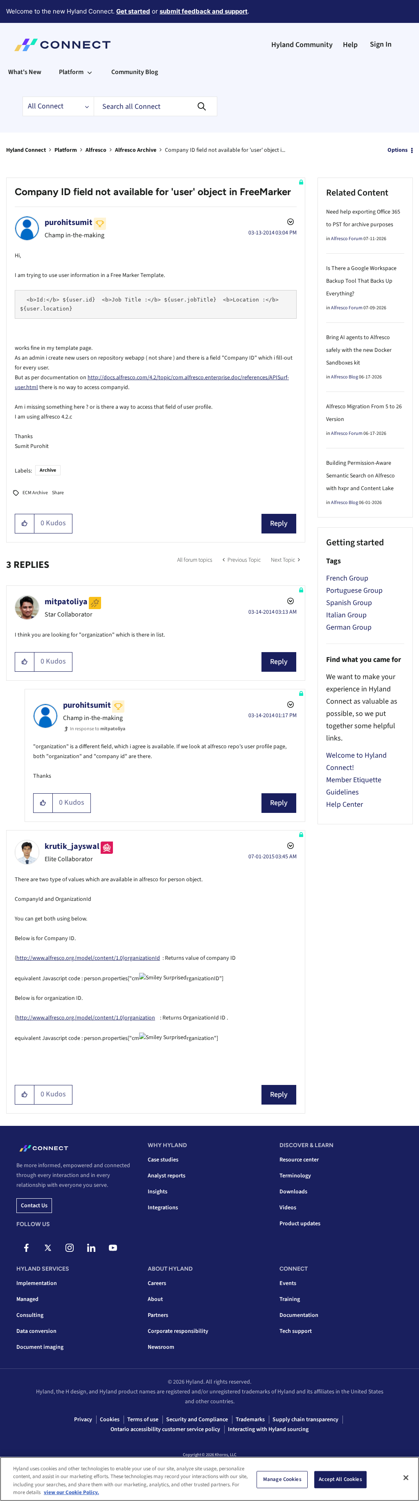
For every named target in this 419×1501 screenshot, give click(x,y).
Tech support (295, 1331)
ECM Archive (35, 492)
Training (289, 1299)
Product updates (299, 1224)
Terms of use (142, 1419)
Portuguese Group (354, 590)
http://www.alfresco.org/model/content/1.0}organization (85, 1018)
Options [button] (397, 150)
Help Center (344, 804)
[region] (209, 1479)
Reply (279, 523)
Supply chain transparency (305, 1419)
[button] (24, 523)
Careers (157, 1283)
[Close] (406, 1478)
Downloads (293, 1192)
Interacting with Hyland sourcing (268, 1429)
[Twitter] (48, 1248)
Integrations (163, 1208)
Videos (287, 1208)
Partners (158, 1315)
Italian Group (346, 615)
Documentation (298, 1315)
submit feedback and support (204, 11)
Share (58, 492)
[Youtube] (113, 1248)
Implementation (36, 1283)
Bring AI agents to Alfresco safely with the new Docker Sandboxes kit (359, 350)
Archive (48, 470)
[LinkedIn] (91, 1248)
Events (287, 1283)
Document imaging (39, 1347)
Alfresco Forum (347, 238)
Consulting (29, 1315)
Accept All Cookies (340, 1479)
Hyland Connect (26, 150)
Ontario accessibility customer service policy (165, 1429)
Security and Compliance (197, 1419)
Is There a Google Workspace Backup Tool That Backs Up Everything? (361, 281)
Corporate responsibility (178, 1331)
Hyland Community (302, 45)
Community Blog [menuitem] (134, 72)
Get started (133, 11)
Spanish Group (349, 603)
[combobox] (155, 106)
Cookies (109, 1419)
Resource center (299, 1160)
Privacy (83, 1419)
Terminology (295, 1176)
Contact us (34, 1206)
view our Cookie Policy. (71, 1492)
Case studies (163, 1160)
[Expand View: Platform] (90, 72)
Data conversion (36, 1331)
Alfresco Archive (135, 150)
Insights (157, 1192)
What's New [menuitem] (24, 72)
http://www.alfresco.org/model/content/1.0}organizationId (88, 958)
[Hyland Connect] (62, 45)
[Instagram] (69, 1248)
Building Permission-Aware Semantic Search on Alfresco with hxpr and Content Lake (360, 476)
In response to (97, 728)
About (155, 1299)
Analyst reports (166, 1176)
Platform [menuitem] (71, 72)
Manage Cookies (282, 1479)
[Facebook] (26, 1248)
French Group (347, 578)
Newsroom (161, 1347)
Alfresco (96, 150)
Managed (27, 1299)
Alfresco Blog (344, 377)
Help (350, 45)
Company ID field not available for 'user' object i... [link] (225, 150)
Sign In (381, 44)
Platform (65, 150)
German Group (349, 627)
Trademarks (250, 1419)
